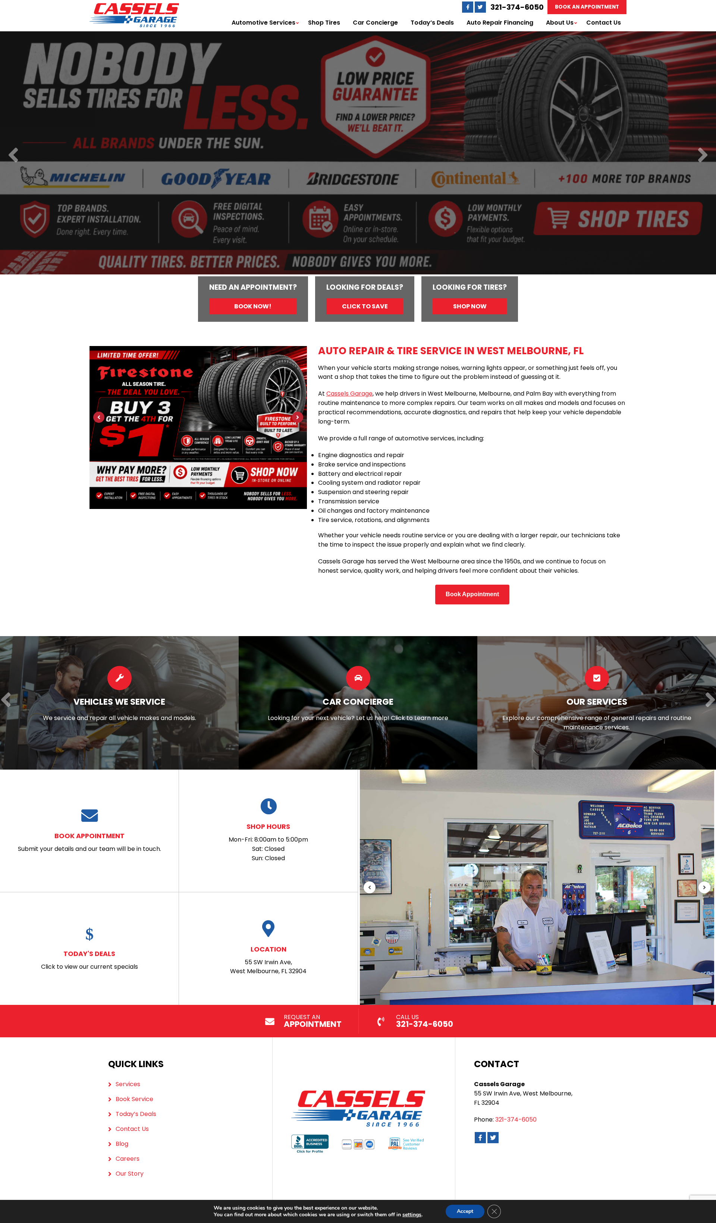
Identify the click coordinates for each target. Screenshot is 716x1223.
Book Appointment (472, 594)
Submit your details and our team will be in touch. (89, 842)
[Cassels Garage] (134, 7)
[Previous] (13, 155)
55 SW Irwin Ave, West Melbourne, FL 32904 (268, 960)
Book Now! (252, 306)
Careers (127, 1158)
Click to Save (365, 306)
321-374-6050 (517, 7)
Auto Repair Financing (500, 22)
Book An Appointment (587, 6)
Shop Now (470, 306)
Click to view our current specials (89, 960)
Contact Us (603, 22)
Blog (122, 1143)
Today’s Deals (432, 22)
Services (128, 1084)
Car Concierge (375, 22)
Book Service (134, 1099)
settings (411, 1214)
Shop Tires (324, 22)
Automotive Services (263, 22)
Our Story (130, 1173)
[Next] (703, 155)
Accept (465, 1211)
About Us (560, 22)
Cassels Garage (349, 393)
